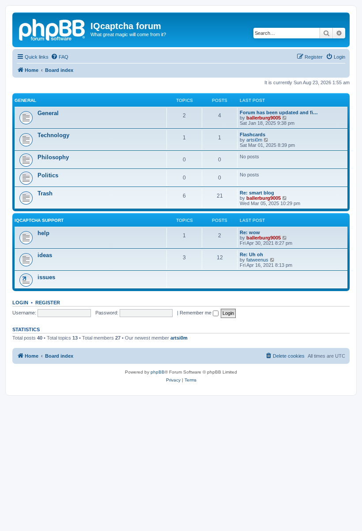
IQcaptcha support (39, 220)
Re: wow (250, 232)
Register (47, 302)
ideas (45, 255)
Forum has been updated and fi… (279, 112)
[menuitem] (59, 57)
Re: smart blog (257, 192)
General (25, 100)
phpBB (158, 372)
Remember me (196, 312)
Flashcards (252, 134)
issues (46, 277)
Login (20, 302)
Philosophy (53, 157)
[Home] (52, 29)
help (43, 233)
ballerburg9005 (263, 117)
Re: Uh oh (251, 254)
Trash (45, 193)
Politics (48, 175)
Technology (53, 135)
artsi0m (254, 139)
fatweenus (257, 259)
